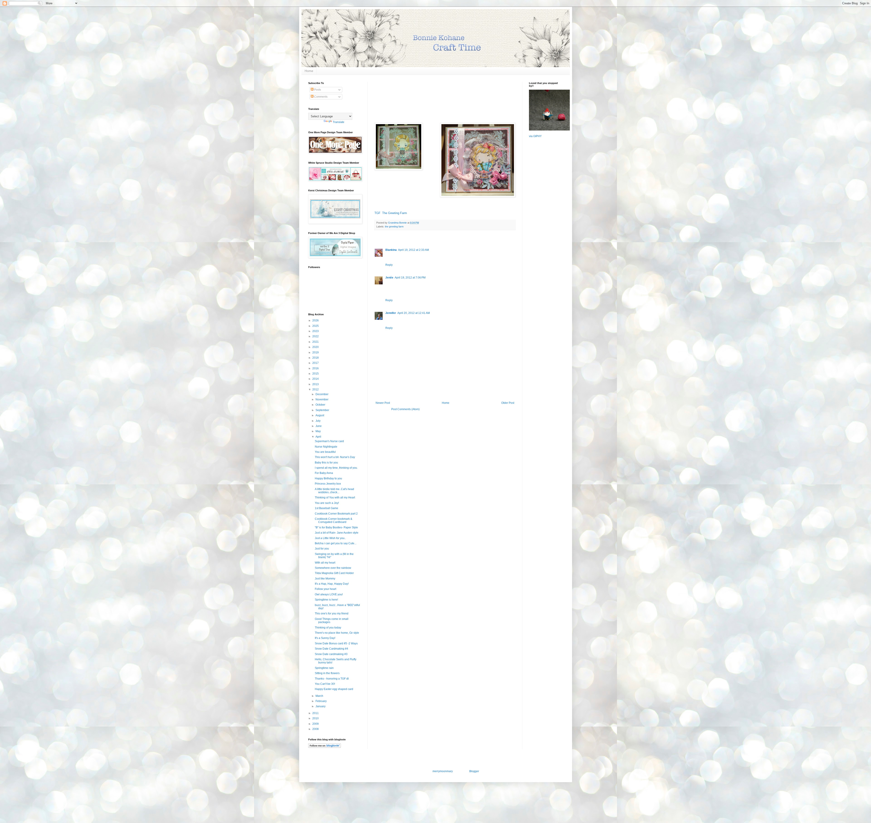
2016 (315, 368)
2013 (315, 384)
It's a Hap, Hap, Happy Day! (332, 583)
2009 (315, 723)
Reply (389, 264)
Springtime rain (324, 668)
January (321, 706)
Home (309, 71)
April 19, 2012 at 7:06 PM (410, 277)
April (319, 436)
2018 (315, 357)
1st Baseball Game (326, 508)
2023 (315, 331)
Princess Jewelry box (328, 483)
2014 (315, 378)
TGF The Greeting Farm (390, 213)
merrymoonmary (443, 771)
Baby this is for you (326, 462)
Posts (317, 89)
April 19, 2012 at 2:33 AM (413, 249)
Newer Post (383, 402)
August (320, 415)
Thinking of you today (328, 627)
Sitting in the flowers (327, 673)
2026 (315, 320)
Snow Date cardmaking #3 (331, 654)
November (322, 399)
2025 (315, 326)
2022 (315, 336)
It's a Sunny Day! (325, 638)
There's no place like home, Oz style (337, 632)
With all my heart (325, 562)
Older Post (507, 402)
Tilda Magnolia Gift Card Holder (334, 573)
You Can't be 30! (325, 683)
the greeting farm (394, 226)
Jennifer (390, 313)
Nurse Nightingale (326, 446)
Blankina (391, 249)
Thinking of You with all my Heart (335, 497)
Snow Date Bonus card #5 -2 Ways (336, 643)
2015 (315, 373)
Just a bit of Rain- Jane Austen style (336, 532)
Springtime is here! (326, 599)
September (323, 410)
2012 (315, 389)
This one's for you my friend (331, 613)
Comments (320, 96)
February (321, 701)
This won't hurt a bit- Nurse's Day (335, 457)
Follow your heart (325, 589)
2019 (315, 352)
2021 (315, 341)
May (318, 431)
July (318, 420)
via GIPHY (535, 136)
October (321, 404)
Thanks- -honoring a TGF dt (332, 678)
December (322, 394)
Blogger (474, 771)
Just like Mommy (325, 578)
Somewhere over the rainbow (333, 567)
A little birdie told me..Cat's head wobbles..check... (334, 491)
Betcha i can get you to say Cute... (335, 543)
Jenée (389, 277)
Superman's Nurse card (329, 441)
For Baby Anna (324, 473)
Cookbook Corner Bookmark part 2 (336, 513)
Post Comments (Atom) (405, 409)
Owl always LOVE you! (329, 594)
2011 (315, 713)
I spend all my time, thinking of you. (336, 467)
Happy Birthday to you (328, 478)
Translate (338, 122)
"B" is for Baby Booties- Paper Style (336, 527)
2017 (315, 363)
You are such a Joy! (327, 503)
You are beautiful (325, 451)
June (319, 426)
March (320, 695)
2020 (315, 347)
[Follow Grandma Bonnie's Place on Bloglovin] (324, 747)
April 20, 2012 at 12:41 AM (413, 313)
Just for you (322, 548)
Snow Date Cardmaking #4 (331, 648)
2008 (315, 729)
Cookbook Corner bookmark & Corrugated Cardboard (333, 520)
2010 (315, 718)
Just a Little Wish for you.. (330, 538)
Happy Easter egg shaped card (334, 689)
